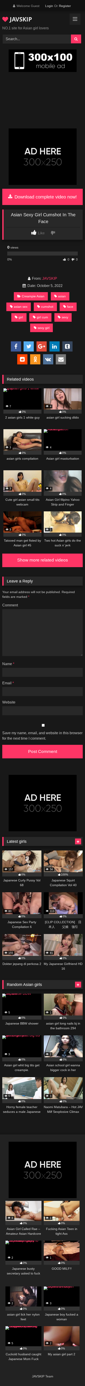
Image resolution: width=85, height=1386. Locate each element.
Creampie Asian (33, 296)
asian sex (20, 306)
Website (8, 702)
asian (62, 296)
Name (8, 664)
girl (21, 317)
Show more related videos (42, 560)
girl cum (42, 317)
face (70, 306)
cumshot (47, 306)
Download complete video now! (45, 196)
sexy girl (43, 328)
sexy (65, 317)
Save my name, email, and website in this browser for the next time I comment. (42, 735)
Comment (10, 605)
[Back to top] (71, 1372)
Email (8, 683)
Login (49, 6)
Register (65, 6)
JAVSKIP (20, 19)
